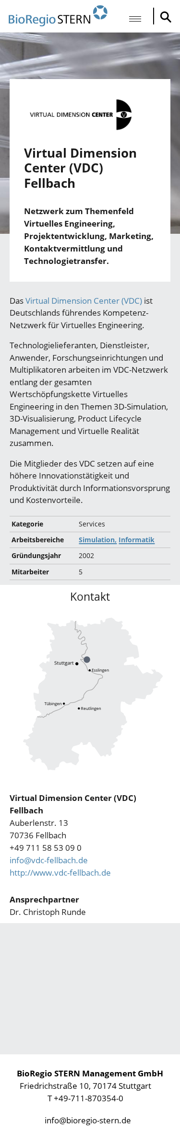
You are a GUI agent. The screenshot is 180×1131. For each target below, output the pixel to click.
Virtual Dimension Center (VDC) (83, 300)
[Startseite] (58, 16)
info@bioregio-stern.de (88, 1120)
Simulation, (98, 539)
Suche (163, 16)
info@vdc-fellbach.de (49, 860)
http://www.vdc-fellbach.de (60, 872)
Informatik (137, 539)
